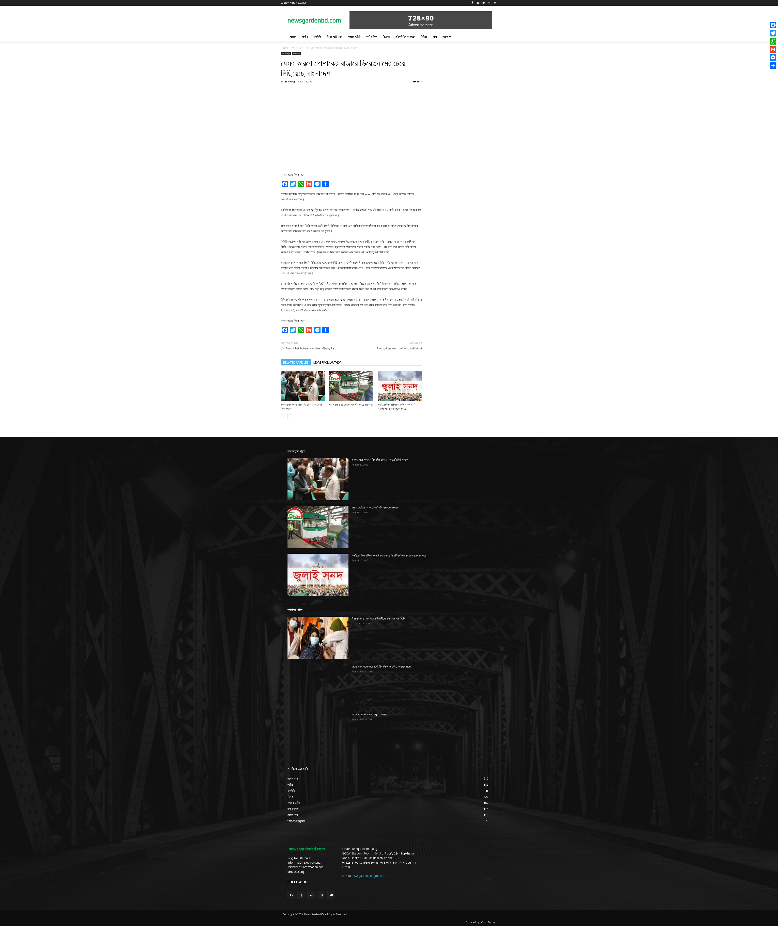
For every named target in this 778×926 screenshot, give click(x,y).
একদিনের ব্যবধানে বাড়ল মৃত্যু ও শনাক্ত (369, 714)
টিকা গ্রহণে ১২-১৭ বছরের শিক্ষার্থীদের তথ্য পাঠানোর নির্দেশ (378, 618)
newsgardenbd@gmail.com (369, 876)
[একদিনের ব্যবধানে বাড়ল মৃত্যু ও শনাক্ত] (317, 733)
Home (284, 47)
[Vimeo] (489, 3)
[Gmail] (773, 49)
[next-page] (289, 416)
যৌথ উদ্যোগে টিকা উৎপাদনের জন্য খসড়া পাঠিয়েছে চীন (307, 348)
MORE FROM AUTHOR (327, 362)
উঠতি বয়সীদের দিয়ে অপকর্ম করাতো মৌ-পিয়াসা (399, 348)
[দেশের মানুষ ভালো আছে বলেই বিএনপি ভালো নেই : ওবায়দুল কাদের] (317, 686)
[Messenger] (773, 57)
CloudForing (488, 922)
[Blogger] (291, 895)
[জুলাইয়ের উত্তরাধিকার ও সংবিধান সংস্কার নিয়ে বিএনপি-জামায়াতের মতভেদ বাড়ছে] (400, 386)
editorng (289, 81)
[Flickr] (311, 895)
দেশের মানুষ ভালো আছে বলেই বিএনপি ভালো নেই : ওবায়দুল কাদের (381, 666)
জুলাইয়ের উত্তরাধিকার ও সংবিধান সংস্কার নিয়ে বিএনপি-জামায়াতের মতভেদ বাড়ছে (389, 555)
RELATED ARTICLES (296, 362)
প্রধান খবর (296, 53)
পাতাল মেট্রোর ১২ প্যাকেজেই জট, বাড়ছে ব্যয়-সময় (351, 404)
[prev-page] (283, 416)
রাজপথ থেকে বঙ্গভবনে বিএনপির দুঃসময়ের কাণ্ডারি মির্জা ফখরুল (380, 459)
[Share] (773, 66)
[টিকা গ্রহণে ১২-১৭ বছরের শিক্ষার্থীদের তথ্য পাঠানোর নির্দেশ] (317, 638)
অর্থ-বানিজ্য (296, 47)
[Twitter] (483, 3)
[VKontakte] (331, 895)
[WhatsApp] (773, 41)
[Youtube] (495, 3)
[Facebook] (472, 3)
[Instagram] (478, 3)
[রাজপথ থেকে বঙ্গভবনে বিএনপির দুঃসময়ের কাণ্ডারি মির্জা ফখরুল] (303, 386)
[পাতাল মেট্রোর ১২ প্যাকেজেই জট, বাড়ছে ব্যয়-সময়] (351, 386)
